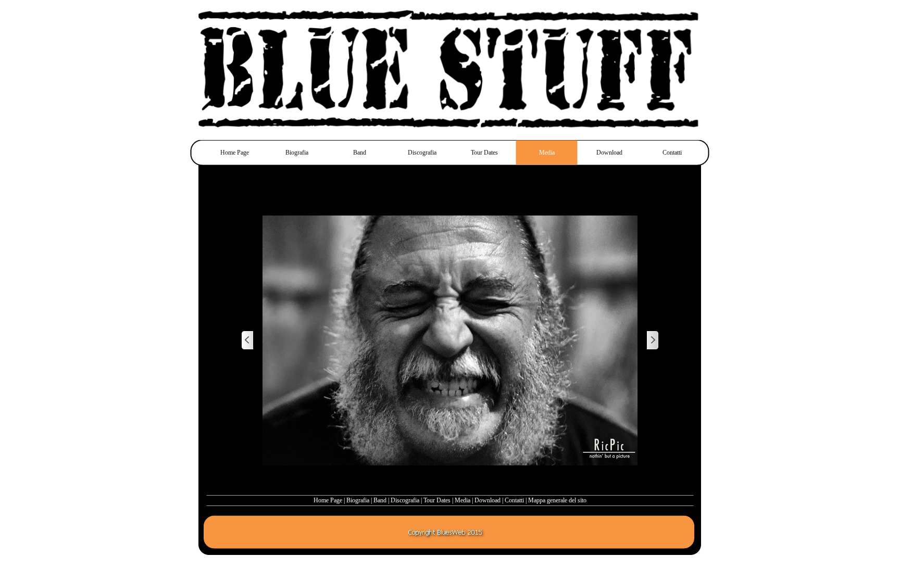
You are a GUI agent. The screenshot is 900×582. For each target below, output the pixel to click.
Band (379, 500)
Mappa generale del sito (557, 500)
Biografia (357, 500)
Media (462, 500)
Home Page (328, 500)
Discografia (405, 500)
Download (487, 500)
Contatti (514, 500)
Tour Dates (437, 500)
